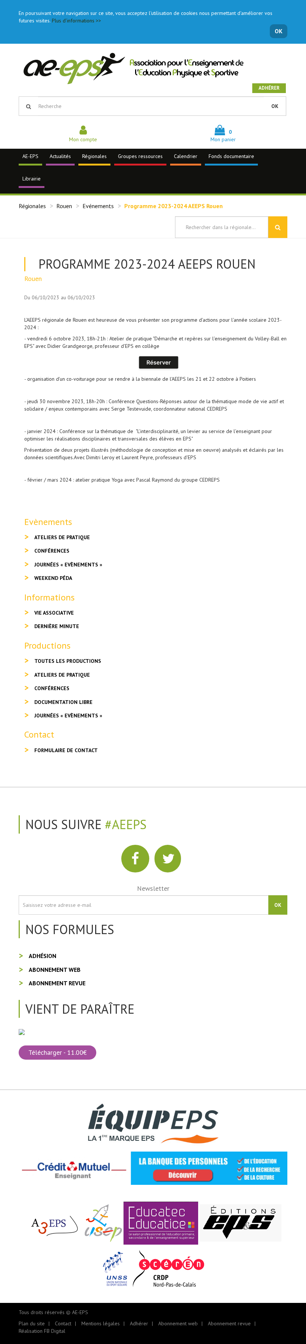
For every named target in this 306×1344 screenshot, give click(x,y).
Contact (63, 1323)
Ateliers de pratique (62, 537)
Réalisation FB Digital (42, 1331)
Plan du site (32, 1323)
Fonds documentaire (231, 156)
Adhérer (269, 88)
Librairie (31, 178)
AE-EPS (30, 156)
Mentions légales (100, 1323)
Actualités (60, 156)
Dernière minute (56, 626)
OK (278, 31)
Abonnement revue (57, 983)
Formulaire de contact (66, 750)
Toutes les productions (67, 661)
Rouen (64, 206)
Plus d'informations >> (76, 20)
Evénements (98, 206)
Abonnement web (55, 969)
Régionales (94, 156)
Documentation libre (63, 702)
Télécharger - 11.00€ (57, 1052)
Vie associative (54, 612)
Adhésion (42, 956)
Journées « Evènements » (68, 564)
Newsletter (153, 888)
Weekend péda (53, 578)
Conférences (51, 550)
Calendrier (185, 156)
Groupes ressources (140, 156)
